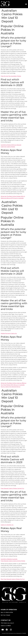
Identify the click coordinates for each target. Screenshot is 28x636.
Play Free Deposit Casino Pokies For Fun (13, 579)
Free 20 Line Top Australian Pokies (11, 76)
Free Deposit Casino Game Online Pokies (13, 561)
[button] (26, 4)
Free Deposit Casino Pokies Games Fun (12, 488)
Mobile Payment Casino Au (9, 333)
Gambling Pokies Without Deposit (11, 145)
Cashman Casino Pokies (8, 146)
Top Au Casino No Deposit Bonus (10, 386)
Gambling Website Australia (9, 559)
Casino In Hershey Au (7, 524)
